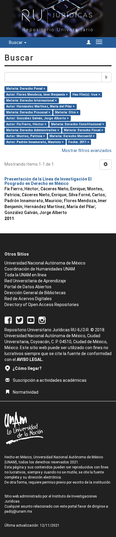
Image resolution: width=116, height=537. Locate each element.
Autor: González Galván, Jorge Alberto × (37, 118)
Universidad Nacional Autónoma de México (44, 263)
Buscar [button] (16, 42)
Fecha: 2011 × (78, 142)
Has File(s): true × (86, 94)
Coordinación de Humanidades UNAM (39, 269)
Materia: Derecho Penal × (25, 89)
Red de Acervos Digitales (28, 298)
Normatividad (25, 392)
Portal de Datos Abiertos (27, 286)
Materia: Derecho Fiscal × (83, 130)
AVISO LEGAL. (30, 359)
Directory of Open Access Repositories (41, 304)
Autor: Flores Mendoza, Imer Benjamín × (37, 94)
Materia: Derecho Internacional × (31, 100)
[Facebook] (8, 320)
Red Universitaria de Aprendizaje (35, 280)
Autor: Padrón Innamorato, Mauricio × (35, 142)
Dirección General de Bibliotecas (35, 292)
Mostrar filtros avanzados (87, 150)
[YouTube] (31, 320)
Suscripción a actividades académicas (50, 380)
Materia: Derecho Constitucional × (77, 124)
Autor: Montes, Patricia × (25, 136)
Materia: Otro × (67, 112)
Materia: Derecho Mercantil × (72, 136)
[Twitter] (19, 320)
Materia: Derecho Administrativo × (32, 130)
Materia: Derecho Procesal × (28, 112)
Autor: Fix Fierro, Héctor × (26, 124)
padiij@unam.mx (18, 511)
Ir (106, 77)
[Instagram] (42, 320)
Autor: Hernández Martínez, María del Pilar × (40, 106)
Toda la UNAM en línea (25, 275)
